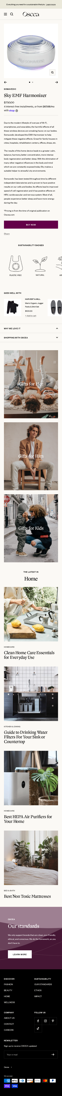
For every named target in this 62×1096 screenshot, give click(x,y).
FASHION (8, 984)
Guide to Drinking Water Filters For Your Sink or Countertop (26, 737)
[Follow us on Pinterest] (53, 1021)
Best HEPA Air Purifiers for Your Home (28, 819)
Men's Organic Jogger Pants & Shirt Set (34, 305)
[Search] (11, 14)
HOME (7, 996)
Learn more (51, 4)
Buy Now (31, 224)
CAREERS (9, 1029)
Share (7, 233)
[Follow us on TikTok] (38, 1028)
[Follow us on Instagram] (45, 1021)
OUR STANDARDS (43, 984)
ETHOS (37, 990)
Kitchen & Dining (12, 726)
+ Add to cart (30, 315)
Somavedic (10, 88)
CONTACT (9, 1023)
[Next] (56, 82)
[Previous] (5, 82)
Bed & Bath (9, 890)
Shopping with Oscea (16, 337)
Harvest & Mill (33, 299)
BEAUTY (8, 990)
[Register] (53, 1054)
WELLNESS (9, 1002)
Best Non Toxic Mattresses (27, 896)
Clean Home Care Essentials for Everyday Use (29, 655)
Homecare (9, 647)
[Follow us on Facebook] (38, 1021)
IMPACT (38, 996)
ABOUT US (9, 1017)
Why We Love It (12, 328)
